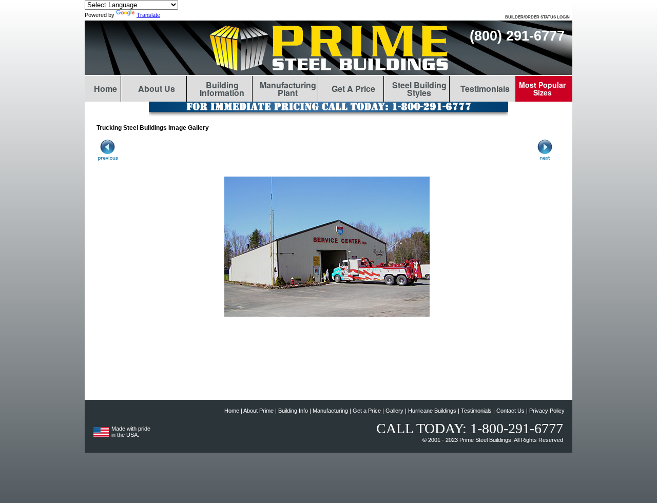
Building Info (293, 411)
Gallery (394, 411)
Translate (148, 15)
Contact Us (510, 411)
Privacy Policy (547, 411)
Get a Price (367, 411)
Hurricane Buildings (432, 411)
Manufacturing (330, 411)
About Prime (258, 411)
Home (231, 411)
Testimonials (476, 411)
